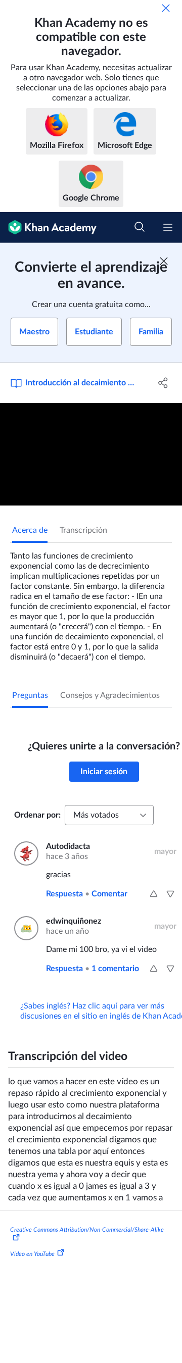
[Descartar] (166, 8)
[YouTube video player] (91, 454)
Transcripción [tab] (83, 530)
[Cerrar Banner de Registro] (164, 261)
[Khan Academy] (48, 227)
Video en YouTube (32, 1254)
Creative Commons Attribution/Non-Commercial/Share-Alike (87, 1230)
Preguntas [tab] (30, 695)
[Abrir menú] (168, 227)
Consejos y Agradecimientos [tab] (110, 695)
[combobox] (109, 815)
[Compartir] (163, 383)
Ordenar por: (37, 815)
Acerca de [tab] (30, 530)
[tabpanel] (91, 602)
